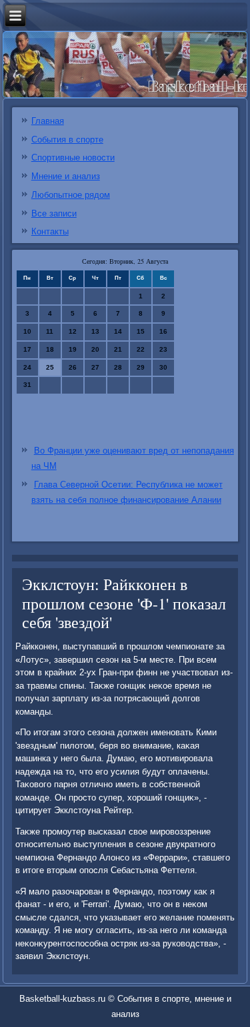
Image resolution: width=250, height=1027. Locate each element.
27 (95, 367)
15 (141, 331)
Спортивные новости (73, 158)
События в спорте (67, 140)
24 (27, 367)
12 (73, 331)
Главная (47, 121)
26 (73, 367)
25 (50, 367)
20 (95, 349)
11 (49, 331)
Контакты (50, 231)
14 (118, 331)
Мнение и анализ (65, 176)
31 (27, 384)
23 (163, 349)
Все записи (54, 213)
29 (141, 367)
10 (27, 331)
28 (118, 367)
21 (118, 349)
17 (27, 349)
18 (50, 349)
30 (163, 367)
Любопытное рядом (70, 195)
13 (95, 331)
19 (73, 349)
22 (141, 349)
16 (163, 331)
